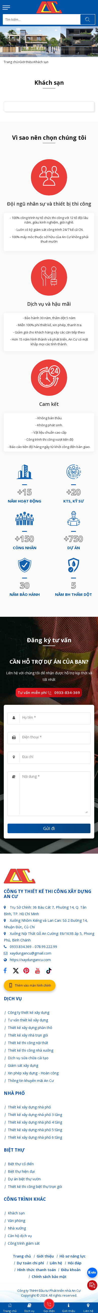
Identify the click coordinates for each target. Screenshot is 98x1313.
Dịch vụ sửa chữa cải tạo (28, 1057)
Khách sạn (16, 1213)
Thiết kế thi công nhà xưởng (30, 1050)
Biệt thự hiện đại (21, 1171)
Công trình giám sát (24, 1243)
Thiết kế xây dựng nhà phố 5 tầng (35, 1129)
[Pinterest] (27, 969)
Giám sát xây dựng (23, 1065)
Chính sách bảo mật (49, 1277)
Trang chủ (11, 62)
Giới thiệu (26, 62)
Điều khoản (71, 1270)
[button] (6, 7)
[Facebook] (6, 969)
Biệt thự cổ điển (21, 1163)
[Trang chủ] (49, 3)
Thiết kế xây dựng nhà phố (29, 1107)
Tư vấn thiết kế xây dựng (28, 1020)
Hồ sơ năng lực (72, 1256)
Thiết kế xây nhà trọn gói (28, 1035)
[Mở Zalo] (92, 1272)
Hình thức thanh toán (36, 1270)
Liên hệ (56, 1263)
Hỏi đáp (74, 1263)
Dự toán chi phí (30, 1263)
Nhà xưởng (17, 1228)
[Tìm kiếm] (87, 19)
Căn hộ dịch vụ (20, 1235)
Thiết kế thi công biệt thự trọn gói (35, 1186)
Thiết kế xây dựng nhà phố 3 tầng (35, 1114)
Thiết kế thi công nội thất (28, 1042)
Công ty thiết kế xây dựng (28, 1012)
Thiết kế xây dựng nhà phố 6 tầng (35, 1137)
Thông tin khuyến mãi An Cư (31, 1080)
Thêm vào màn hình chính (33, 985)
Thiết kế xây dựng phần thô (30, 1027)
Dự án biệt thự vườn (24, 1179)
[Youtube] (39, 969)
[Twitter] (17, 973)
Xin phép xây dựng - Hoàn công (33, 1073)
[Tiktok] (49, 969)
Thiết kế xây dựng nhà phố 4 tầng (35, 1122)
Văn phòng (16, 1220)
